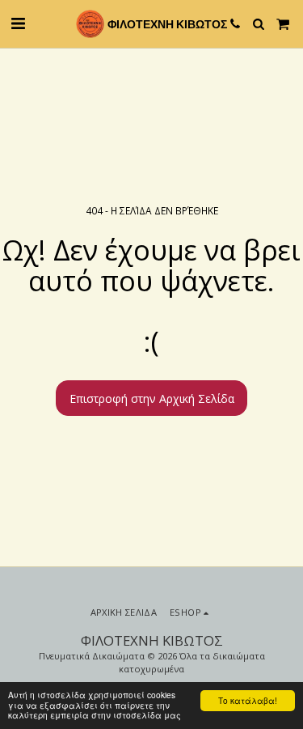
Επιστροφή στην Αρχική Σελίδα (151, 398)
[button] (18, 23)
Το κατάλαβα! (247, 700)
